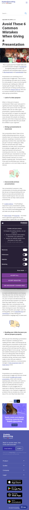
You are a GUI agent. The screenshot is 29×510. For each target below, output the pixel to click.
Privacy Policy (12, 452)
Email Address (8, 448)
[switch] (23, 254)
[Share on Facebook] (15, 401)
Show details (20, 270)
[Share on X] (18, 401)
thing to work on (15, 89)
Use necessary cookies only (14, 285)
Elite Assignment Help (15, 363)
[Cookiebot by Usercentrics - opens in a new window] (20, 223)
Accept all (15, 275)
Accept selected (14, 280)
